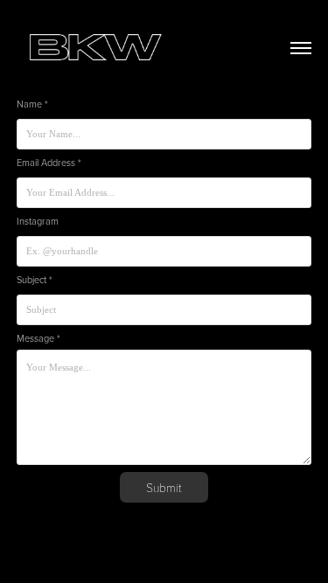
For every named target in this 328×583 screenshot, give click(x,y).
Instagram (38, 221)
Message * (38, 338)
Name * (32, 104)
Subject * (34, 280)
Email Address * (49, 163)
